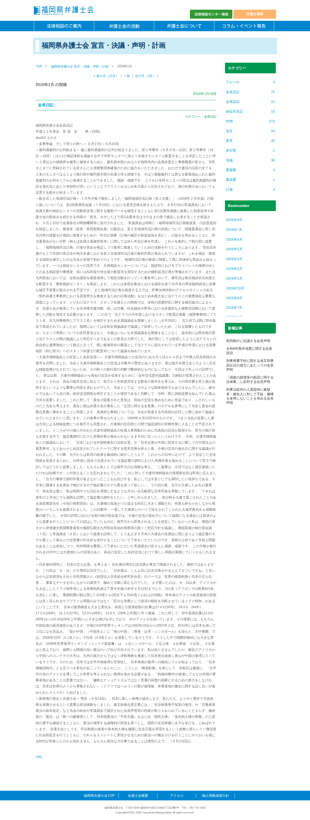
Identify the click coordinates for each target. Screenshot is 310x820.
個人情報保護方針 (215, 795)
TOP (39, 66)
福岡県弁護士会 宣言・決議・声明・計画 (79, 66)
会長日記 (46, 105)
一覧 (127, 76)
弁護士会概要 (138, 795)
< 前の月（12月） (106, 76)
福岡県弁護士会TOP (99, 795)
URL (39, 757)
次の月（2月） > (147, 76)
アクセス (177, 795)
